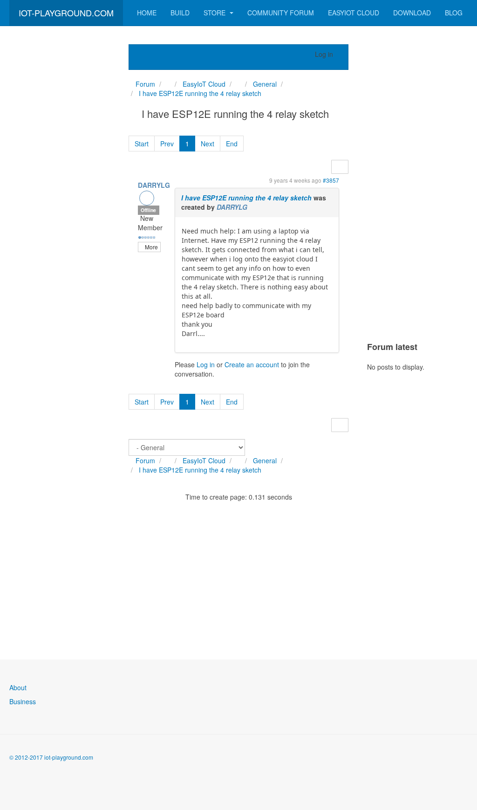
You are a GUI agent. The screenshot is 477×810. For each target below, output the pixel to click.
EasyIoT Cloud (353, 12)
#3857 (331, 180)
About (18, 687)
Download (412, 12)
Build (180, 12)
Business (22, 701)
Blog (454, 12)
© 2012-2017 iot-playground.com (51, 757)
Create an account (252, 364)
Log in (206, 364)
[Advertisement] (59, 184)
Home (147, 12)
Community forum (280, 12)
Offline (148, 209)
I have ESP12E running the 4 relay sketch (246, 197)
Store (215, 12)
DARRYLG (154, 185)
